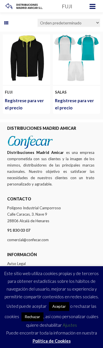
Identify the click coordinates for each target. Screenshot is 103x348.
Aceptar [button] (59, 306)
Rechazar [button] (32, 316)
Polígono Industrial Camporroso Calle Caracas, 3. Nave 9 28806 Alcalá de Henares (34, 214)
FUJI (9, 92)
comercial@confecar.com (28, 239)
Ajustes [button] (70, 325)
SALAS (61, 92)
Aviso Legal (16, 263)
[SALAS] (76, 37)
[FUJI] (26, 37)
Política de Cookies (52, 340)
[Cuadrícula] (6, 23)
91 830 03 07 (18, 230)
